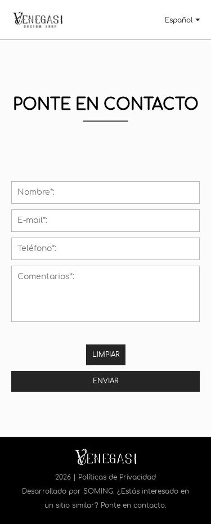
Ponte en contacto (133, 505)
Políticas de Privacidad (117, 477)
